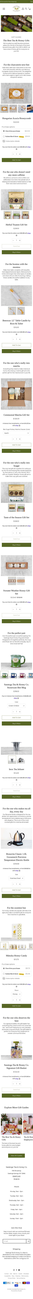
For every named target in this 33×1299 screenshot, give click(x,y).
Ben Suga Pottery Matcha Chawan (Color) (16, 429)
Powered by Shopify (16, 1290)
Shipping (17, 1276)
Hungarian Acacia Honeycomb (16, 118)
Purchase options (8, 127)
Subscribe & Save (14, 136)
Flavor (16, 990)
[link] (6, 1273)
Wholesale (26, 1273)
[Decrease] (13, 154)
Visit (11, 1273)
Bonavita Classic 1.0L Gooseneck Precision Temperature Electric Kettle (16, 857)
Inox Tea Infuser (16, 769)
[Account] (22, 8)
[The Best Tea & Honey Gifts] (11, 1124)
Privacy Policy (11, 1278)
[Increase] (19, 154)
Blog (13, 1276)
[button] (26, 9)
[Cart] (29, 8)
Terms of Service (21, 1278)
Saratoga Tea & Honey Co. (19, 1289)
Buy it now (16, 252)
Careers (20, 1273)
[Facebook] (16, 1270)
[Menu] (4, 9)
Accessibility (7, 1276)
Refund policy (25, 1276)
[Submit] (28, 1241)
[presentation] (16, 23)
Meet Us (15, 1273)
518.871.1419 (16, 1176)
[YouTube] (19, 1270)
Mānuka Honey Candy (16, 955)
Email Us (16, 1179)
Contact (6, 1273)
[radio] (4, 131)
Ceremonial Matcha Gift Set (16, 415)
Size (16, 874)
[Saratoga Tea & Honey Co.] (16, 8)
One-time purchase (12, 131)
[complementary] (16, 1)
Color (16, 702)
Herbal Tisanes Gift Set (16, 224)
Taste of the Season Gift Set (16, 517)
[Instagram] (14, 1270)
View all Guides (16, 1155)
